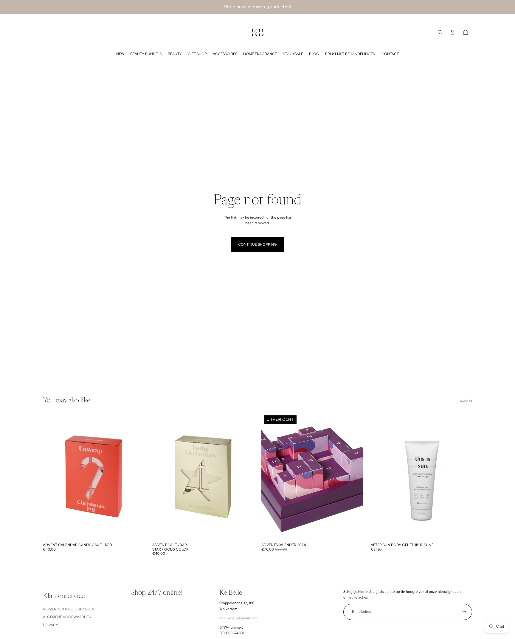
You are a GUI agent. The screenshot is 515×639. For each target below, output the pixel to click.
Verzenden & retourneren (68, 609)
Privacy (50, 625)
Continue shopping (257, 244)
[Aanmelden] (464, 612)
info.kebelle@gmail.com (238, 618)
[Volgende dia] (136, 476)
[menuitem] (120, 53)
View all (466, 401)
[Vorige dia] (52, 476)
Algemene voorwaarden (67, 617)
